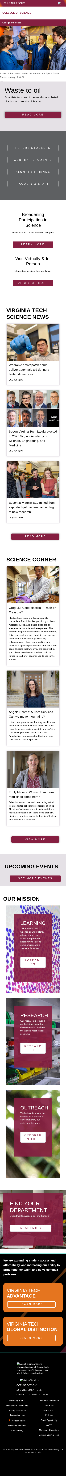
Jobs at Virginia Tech (49, 1435)
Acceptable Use (17, 1415)
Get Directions (28, 1385)
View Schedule (33, 283)
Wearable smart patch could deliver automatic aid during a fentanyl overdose (29, 369)
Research (33, 1048)
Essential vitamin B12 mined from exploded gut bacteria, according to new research (32, 507)
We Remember (18, 1421)
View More (35, 839)
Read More (35, 536)
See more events (35, 878)
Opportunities (33, 1137)
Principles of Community (17, 1405)
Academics (33, 962)
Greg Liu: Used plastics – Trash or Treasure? (32, 610)
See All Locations (30, 1390)
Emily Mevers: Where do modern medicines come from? (31, 794)
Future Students (33, 148)
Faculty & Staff (33, 183)
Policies (49, 1415)
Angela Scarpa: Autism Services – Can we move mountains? (32, 714)
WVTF (49, 1425)
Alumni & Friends (33, 172)
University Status (17, 1400)
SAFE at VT (49, 1410)
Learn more (33, 244)
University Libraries (17, 1425)
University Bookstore (49, 1430)
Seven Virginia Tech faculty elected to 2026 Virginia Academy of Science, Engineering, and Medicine (33, 438)
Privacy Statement (17, 1410)
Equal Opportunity (49, 1420)
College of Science (11, 23)
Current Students (33, 160)
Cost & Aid (49, 1405)
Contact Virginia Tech (33, 1394)
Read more (33, 114)
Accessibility (17, 1430)
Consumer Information (49, 1400)
